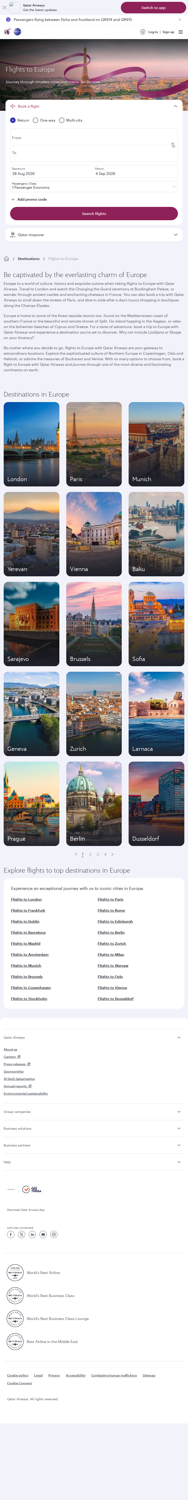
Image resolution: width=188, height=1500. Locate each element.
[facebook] (10, 1234)
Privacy (54, 1375)
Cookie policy (17, 1375)
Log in (153, 32)
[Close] (4, 7)
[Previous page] (76, 854)
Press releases (15, 1064)
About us (10, 1049)
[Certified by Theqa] (24, 1192)
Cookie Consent (19, 1383)
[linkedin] (32, 1234)
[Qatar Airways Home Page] (8, 32)
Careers (10, 1057)
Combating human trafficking (114, 1375)
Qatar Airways (14, 1037)
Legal (38, 1375)
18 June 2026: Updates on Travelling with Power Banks (61, 21)
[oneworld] (17, 32)
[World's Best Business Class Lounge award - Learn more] (15, 1318)
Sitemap (149, 1375)
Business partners (17, 1145)
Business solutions (17, 1128)
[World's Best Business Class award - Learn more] (15, 1295)
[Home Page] (6, 258)
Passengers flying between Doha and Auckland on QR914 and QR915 (73, 15)
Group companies (17, 1112)
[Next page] (112, 854)
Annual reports (15, 1086)
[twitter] (21, 1234)
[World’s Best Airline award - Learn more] (15, 1272)
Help (7, 1162)
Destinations (29, 258)
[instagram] (54, 1234)
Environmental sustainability (26, 1093)
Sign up (168, 32)
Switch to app (153, 7)
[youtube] (43, 1234)
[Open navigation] (180, 31)
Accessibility (76, 1375)
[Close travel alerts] (179, 19)
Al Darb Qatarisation (19, 1079)
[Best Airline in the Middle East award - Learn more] (15, 1341)
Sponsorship (14, 1071)
